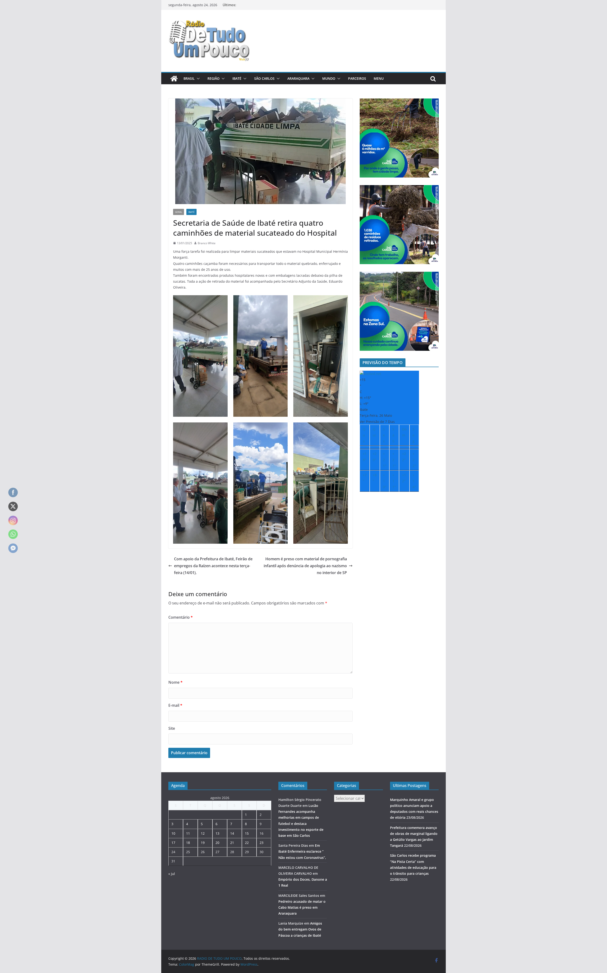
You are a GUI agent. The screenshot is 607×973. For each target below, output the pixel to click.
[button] (197, 78)
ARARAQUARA (298, 78)
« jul (171, 873)
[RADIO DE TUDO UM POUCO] (174, 78)
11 (188, 833)
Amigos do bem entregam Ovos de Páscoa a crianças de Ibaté (300, 929)
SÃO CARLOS (264, 78)
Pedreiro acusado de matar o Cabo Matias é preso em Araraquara (302, 907)
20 (217, 842)
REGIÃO (213, 78)
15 (247, 833)
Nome (175, 682)
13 (217, 833)
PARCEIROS (357, 78)
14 (232, 833)
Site (171, 728)
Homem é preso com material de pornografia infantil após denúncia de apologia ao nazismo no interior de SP (305, 565)
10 (173, 833)
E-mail (175, 705)
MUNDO (328, 78)
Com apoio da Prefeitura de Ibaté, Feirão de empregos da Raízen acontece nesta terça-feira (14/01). (213, 565)
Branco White (207, 243)
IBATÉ (236, 78)
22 (247, 842)
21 (232, 842)
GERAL (178, 212)
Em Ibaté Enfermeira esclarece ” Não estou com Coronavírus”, (302, 851)
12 (203, 833)
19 (203, 842)
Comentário (180, 617)
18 (188, 842)
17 (173, 842)
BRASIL (189, 78)
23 (261, 842)
